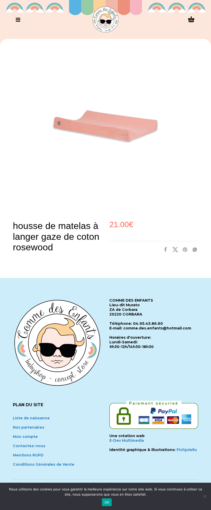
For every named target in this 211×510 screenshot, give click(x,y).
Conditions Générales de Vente (43, 464)
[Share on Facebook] (164, 249)
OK (106, 502)
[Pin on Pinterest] (183, 249)
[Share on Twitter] (174, 249)
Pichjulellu (187, 449)
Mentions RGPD (28, 455)
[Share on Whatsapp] (193, 249)
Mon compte (25, 436)
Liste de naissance (31, 418)
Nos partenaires (28, 427)
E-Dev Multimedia (126, 440)
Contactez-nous (29, 446)
